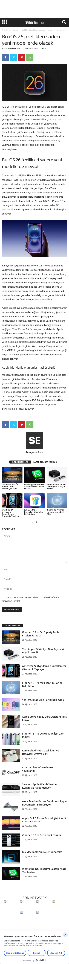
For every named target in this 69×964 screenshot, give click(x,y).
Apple (15, 30)
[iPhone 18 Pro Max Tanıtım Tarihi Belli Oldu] (57, 500)
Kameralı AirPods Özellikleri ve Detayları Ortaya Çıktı (40, 752)
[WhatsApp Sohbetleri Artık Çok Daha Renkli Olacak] (34, 475)
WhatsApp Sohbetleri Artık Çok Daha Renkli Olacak (34, 486)
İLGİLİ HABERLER (20, 462)
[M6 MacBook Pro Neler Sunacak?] (11, 856)
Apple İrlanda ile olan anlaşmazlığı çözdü (29, 367)
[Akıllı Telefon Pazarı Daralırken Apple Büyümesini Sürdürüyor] (11, 806)
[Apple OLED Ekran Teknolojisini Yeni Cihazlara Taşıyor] (11, 823)
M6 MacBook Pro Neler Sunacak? (42, 852)
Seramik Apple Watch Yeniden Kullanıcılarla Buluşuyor (40, 786)
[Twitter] (13, 57)
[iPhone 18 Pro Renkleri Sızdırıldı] (11, 840)
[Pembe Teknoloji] (27, 919)
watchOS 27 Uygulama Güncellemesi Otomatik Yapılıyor (11, 512)
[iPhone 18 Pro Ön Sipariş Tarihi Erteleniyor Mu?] (12, 475)
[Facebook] (5, 57)
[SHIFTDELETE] (11, 908)
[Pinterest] (21, 57)
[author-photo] (34, 440)
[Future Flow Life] (43, 919)
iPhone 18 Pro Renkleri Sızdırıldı (41, 835)
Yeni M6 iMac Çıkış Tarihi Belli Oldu (43, 699)
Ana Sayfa (6, 30)
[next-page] (36, 522)
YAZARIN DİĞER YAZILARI (45, 462)
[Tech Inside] (60, 908)
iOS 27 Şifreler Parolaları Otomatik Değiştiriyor (33, 511)
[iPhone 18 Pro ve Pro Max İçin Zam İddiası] (11, 738)
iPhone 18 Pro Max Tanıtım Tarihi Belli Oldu (55, 511)
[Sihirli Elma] (27, 908)
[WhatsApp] (29, 57)
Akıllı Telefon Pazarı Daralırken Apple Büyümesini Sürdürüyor (44, 803)
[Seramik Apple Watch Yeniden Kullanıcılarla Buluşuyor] (11, 789)
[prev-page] (32, 522)
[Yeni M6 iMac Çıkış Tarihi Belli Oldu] (11, 704)
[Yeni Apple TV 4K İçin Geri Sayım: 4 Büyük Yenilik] (57, 475)
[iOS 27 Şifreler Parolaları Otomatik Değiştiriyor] (34, 500)
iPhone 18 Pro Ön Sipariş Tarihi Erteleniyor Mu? (10, 486)
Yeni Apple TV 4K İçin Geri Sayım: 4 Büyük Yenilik (56, 486)
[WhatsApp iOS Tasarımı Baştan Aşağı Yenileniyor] (11, 873)
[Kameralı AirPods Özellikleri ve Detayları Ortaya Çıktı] (11, 755)
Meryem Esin (14, 48)
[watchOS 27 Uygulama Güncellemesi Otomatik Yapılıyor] (12, 500)
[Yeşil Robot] (43, 908)
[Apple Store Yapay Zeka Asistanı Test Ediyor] (11, 721)
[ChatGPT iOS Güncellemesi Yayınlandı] (11, 772)
